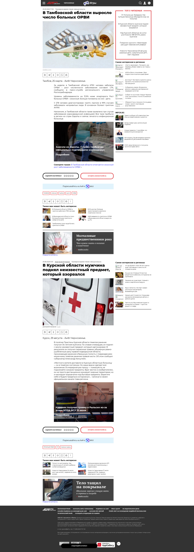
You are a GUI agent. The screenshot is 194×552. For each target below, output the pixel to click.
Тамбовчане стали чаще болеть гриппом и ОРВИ (63, 224)
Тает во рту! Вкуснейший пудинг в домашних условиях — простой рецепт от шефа (137, 304)
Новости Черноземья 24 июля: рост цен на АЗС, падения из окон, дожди (64, 472)
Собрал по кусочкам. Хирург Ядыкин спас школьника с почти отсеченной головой (138, 96)
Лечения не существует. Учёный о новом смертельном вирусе (137, 281)
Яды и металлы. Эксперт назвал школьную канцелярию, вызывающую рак (136, 289)
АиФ (58, 327)
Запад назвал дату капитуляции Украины (135, 123)
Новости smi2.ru (50, 255)
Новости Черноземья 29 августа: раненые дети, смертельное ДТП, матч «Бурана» (133, 53)
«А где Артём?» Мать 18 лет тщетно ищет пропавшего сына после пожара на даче (137, 267)
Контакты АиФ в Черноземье (83, 509)
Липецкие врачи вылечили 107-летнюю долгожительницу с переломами (98, 465)
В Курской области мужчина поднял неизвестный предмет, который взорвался (133, 26)
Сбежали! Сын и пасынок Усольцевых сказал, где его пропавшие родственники (138, 104)
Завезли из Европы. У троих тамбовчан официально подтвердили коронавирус (80, 148)
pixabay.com (47, 70)
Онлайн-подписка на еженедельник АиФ (72, 511)
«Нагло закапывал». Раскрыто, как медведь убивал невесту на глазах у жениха (137, 66)
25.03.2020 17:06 (48, 9)
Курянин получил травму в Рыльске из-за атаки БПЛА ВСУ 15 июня (81, 409)
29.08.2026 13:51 (48, 262)
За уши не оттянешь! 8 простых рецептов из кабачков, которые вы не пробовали (138, 274)
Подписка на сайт (102, 509)
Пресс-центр (115, 509)
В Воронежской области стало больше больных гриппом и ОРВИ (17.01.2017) (63, 218)
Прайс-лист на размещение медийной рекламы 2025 (127, 511)
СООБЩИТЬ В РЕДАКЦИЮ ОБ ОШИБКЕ (87, 513)
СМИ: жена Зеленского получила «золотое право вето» (136, 146)
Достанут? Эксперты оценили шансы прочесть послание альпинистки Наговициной (138, 81)
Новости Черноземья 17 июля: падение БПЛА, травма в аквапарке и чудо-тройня (98, 472)
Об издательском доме (130, 509)
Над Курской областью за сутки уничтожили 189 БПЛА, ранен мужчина (133, 35)
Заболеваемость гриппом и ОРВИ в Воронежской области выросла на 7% (100, 218)
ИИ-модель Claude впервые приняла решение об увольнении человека (137, 138)
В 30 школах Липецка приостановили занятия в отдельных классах (97, 211)
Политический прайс (65, 513)
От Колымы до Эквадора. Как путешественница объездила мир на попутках (133, 17)
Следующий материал (79, 546)
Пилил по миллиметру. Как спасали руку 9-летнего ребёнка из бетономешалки (63, 465)
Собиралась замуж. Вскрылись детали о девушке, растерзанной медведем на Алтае (136, 89)
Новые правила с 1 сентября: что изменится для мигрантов (135, 131)
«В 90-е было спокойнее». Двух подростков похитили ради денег (137, 73)
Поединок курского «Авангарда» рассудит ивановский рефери (133, 44)
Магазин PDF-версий (96, 511)
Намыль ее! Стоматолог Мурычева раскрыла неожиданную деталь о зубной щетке (137, 297)
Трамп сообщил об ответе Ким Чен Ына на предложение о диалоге (136, 116)
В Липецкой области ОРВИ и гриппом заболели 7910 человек (63, 210)
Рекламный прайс (64, 509)
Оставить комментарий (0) (97, 176)
